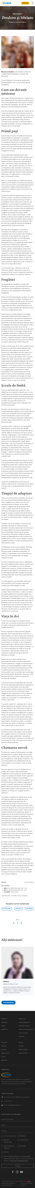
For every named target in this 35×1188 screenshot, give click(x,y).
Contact (21, 1036)
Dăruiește (25, 3)
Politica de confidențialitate (19, 1161)
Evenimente (5, 1053)
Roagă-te (4, 1019)
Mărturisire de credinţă (26, 1029)
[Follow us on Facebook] (12, 1172)
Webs (28, 1181)
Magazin (4, 1060)
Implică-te (4, 1029)
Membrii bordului (24, 1026)
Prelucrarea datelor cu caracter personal (8, 1184)
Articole (3, 1049)
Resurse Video (23, 1053)
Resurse (21, 1046)
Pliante (21, 1042)
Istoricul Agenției (24, 1022)
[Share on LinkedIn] (21, 923)
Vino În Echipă (23, 1033)
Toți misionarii (8, 1002)
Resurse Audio (23, 1049)
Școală (3, 1056)
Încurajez (29, 908)
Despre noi (22, 1019)
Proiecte (3, 1046)
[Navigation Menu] (33, 3)
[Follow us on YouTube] (21, 1172)
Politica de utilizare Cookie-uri (26, 1184)
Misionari (17, 14)
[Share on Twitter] (14, 923)
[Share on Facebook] (17, 923)
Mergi (3, 1026)
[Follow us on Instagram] (17, 1172)
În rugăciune (7, 908)
